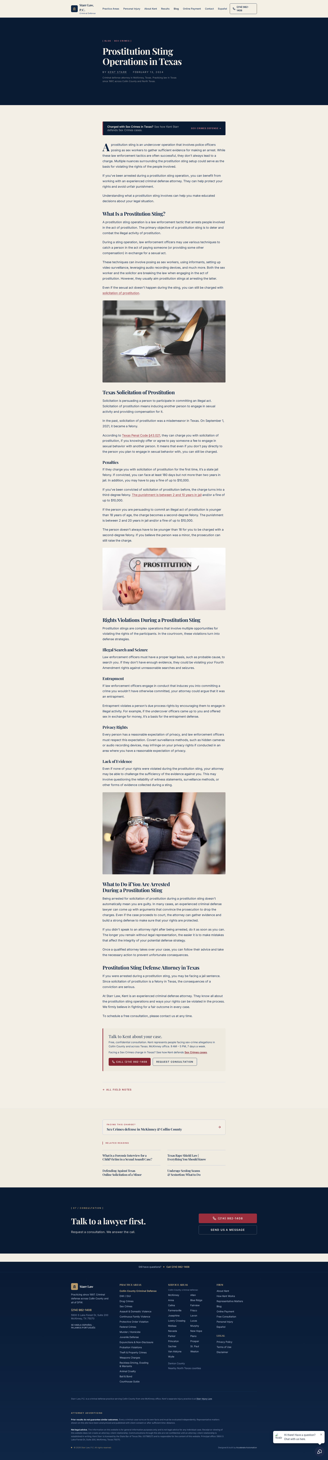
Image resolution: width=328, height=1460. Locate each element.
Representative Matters (230, 1301)
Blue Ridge (196, 1300)
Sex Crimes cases (195, 1052)
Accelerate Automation (246, 1447)
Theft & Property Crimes (133, 1352)
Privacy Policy (224, 1341)
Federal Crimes (128, 1326)
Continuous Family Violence (135, 1316)
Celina (171, 1305)
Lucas (193, 1320)
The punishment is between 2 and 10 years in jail (167, 495)
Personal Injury (131, 8)
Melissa (172, 1325)
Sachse (172, 1346)
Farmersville (174, 1310)
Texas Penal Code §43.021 (141, 435)
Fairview (195, 1305)
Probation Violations (131, 1347)
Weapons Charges (130, 1357)
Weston (194, 1351)
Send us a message (228, 1230)
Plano (193, 1336)
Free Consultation (226, 1316)
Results (165, 8)
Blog (176, 8)
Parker (171, 1336)
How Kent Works (226, 1296)
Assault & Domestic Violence (135, 1311)
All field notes (119, 1089)
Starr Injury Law (204, 1398)
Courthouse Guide (130, 1381)
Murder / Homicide (130, 1331)
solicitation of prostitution (120, 293)
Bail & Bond (126, 1376)
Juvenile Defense (129, 1337)
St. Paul (194, 1346)
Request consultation (174, 1061)
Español (222, 8)
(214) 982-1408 (230, 1218)
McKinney (173, 1295)
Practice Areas (110, 8)
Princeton (173, 1341)
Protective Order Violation (134, 1321)
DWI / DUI (125, 1296)
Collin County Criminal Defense (138, 1290)
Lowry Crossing (176, 1320)
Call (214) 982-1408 (131, 1061)
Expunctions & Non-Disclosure (136, 1342)
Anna (171, 1300)
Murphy (194, 1325)
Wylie (171, 1356)
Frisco (193, 1310)
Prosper (194, 1341)
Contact (209, 8)
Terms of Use (224, 1346)
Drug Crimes (126, 1301)
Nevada (172, 1330)
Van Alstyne (174, 1351)
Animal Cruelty (128, 1371)
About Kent (150, 8)
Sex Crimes (126, 1306)
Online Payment (192, 8)
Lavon (193, 1315)
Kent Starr (117, 72)
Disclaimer (222, 1352)
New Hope (196, 1330)
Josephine (174, 1315)
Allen (193, 1295)
